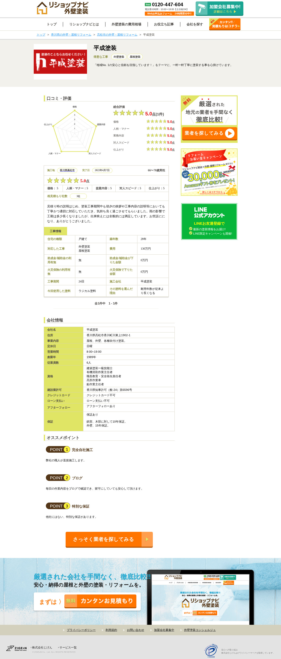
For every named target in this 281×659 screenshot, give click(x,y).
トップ (41, 34)
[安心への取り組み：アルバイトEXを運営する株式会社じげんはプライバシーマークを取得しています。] (212, 651)
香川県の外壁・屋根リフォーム (71, 34)
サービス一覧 (68, 647)
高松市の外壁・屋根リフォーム (117, 34)
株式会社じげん (42, 647)
